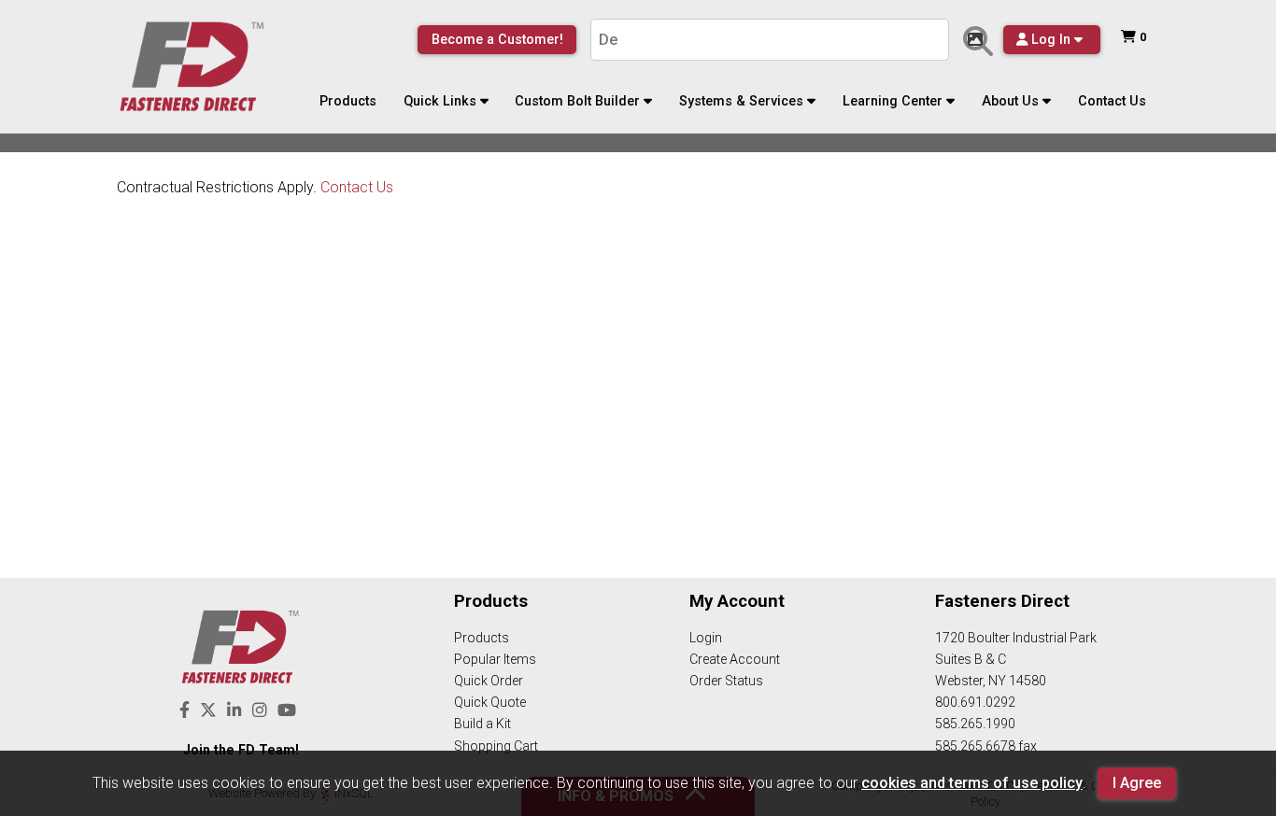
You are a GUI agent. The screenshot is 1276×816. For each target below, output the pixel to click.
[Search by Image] (978, 41)
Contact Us (1112, 101)
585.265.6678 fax (986, 746)
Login (705, 637)
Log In (1050, 39)
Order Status (726, 680)
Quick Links (440, 101)
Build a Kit (482, 723)
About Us (1010, 101)
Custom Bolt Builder (577, 101)
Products (347, 101)
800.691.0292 (975, 702)
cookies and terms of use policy (972, 783)
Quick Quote (490, 702)
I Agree (1137, 783)
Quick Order (488, 680)
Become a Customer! (497, 39)
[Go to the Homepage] (191, 67)
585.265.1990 (975, 723)
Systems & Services (741, 101)
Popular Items (495, 659)
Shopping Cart (496, 746)
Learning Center (893, 101)
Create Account (734, 659)
